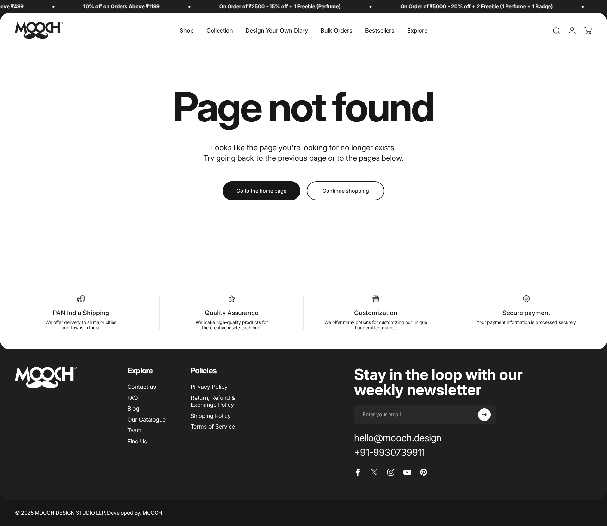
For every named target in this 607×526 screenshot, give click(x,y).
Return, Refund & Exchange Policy (213, 401)
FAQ (132, 397)
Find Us (137, 441)
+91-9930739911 (389, 452)
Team (134, 430)
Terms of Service (213, 426)
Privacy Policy (209, 386)
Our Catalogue (146, 419)
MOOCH (152, 513)
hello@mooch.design (398, 437)
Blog (133, 408)
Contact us (141, 386)
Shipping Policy (211, 415)
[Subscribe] (484, 414)
